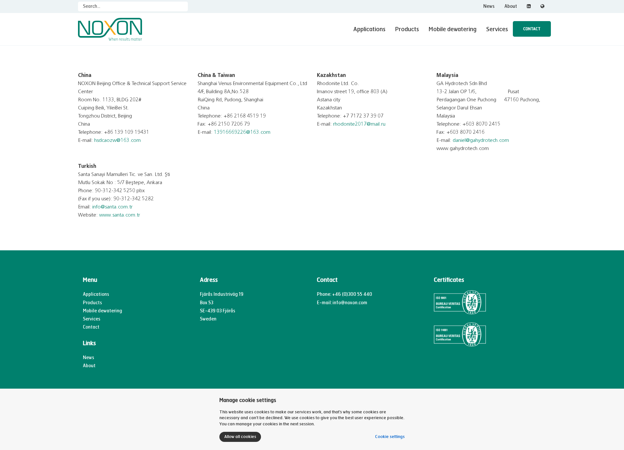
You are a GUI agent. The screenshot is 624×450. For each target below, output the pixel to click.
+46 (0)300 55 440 (352, 294)
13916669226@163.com (242, 132)
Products (407, 29)
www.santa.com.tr (119, 215)
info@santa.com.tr (112, 207)
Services (497, 29)
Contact (531, 29)
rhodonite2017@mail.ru (359, 124)
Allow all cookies (240, 436)
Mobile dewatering (452, 29)
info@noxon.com (349, 303)
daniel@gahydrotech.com (481, 140)
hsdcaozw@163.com (117, 140)
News (489, 6)
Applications (369, 29)
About (510, 6)
